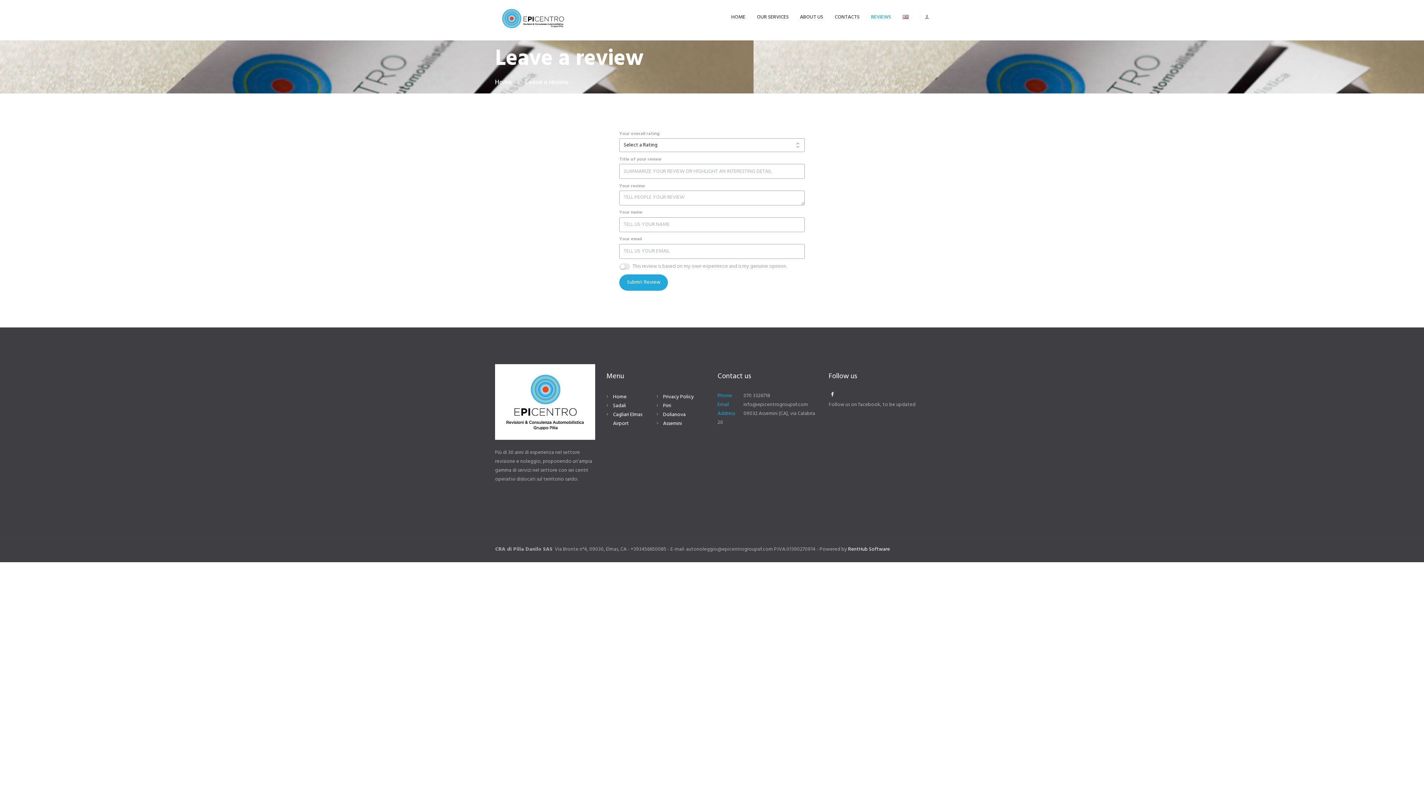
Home (503, 83)
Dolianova (674, 415)
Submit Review (643, 282)
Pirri (667, 406)
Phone (725, 396)
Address (726, 413)
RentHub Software (869, 549)
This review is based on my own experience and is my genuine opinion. (710, 266)
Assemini (672, 423)
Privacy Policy (678, 397)
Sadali (619, 406)
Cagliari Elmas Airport (627, 419)
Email (723, 404)
